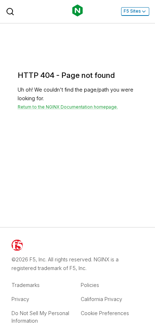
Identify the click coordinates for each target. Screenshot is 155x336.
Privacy (20, 299)
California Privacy (101, 299)
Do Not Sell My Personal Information (40, 317)
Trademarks (26, 285)
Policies (90, 285)
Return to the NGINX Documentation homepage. (68, 107)
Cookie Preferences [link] (105, 313)
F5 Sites (132, 11)
